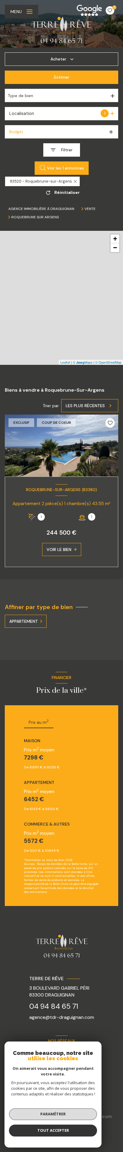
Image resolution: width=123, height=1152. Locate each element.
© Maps (83, 362)
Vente (90, 209)
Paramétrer (53, 1114)
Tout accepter (53, 1130)
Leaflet (65, 362)
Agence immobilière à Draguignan (41, 208)
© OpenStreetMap (108, 362)
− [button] (115, 247)
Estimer (61, 77)
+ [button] (115, 238)
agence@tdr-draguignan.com (61, 1017)
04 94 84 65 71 (53, 1006)
